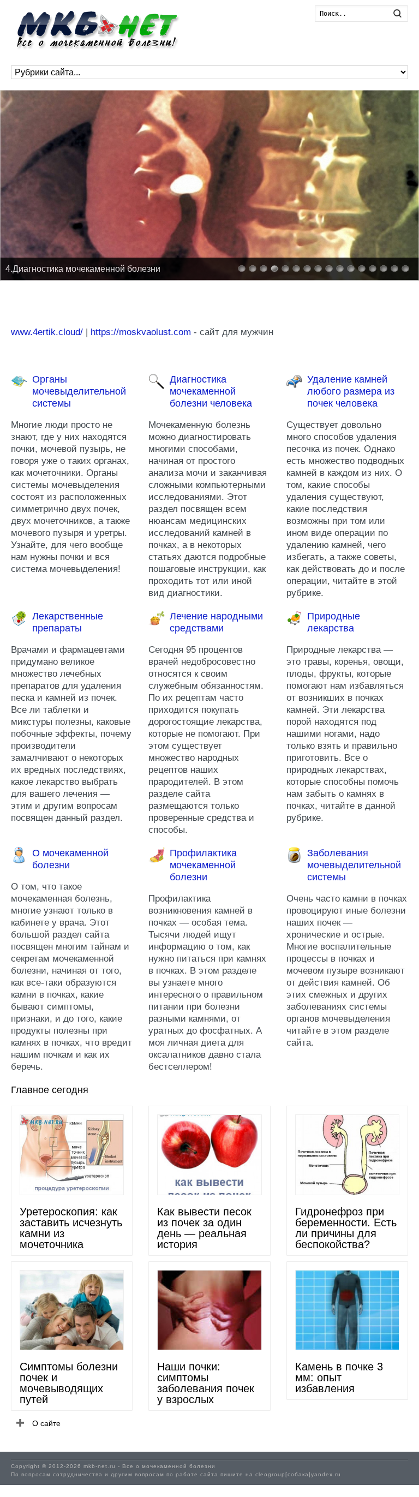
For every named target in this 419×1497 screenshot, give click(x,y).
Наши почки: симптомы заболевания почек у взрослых (205, 1383)
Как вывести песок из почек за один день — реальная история (204, 1228)
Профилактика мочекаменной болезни (203, 865)
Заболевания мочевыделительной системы (354, 865)
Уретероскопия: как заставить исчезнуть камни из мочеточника (71, 1228)
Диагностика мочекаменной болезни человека (211, 391)
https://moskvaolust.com (141, 332)
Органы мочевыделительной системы (79, 391)
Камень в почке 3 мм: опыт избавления (339, 1377)
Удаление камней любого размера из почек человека (350, 391)
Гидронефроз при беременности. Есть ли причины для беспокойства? (346, 1228)
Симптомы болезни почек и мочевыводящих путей (69, 1383)
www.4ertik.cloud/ (47, 332)
